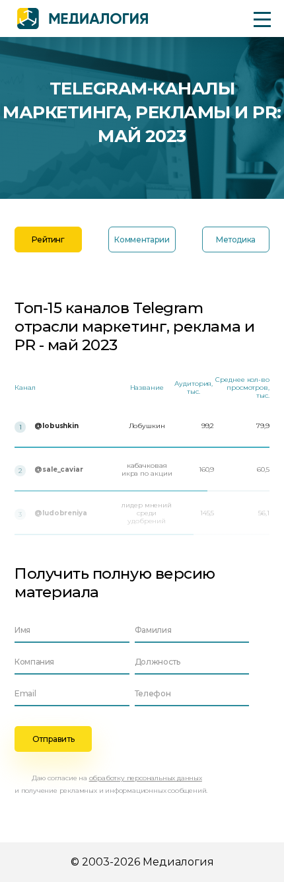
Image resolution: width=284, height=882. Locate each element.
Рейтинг (48, 239)
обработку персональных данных (145, 778)
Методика (236, 239)
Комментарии (141, 239)
